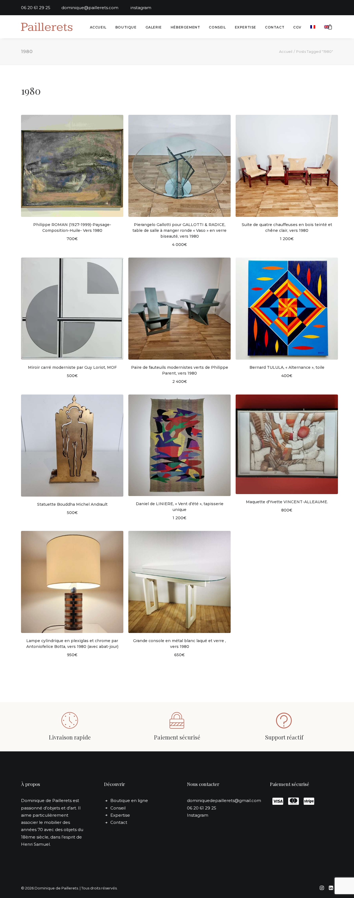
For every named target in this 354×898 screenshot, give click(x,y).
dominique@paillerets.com (96, 7)
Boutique (126, 27)
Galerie (153, 27)
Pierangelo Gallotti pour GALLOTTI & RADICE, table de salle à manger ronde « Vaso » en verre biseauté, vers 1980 (179, 230)
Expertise (245, 27)
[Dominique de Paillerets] (46, 27)
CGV (297, 27)
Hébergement (185, 27)
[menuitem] (98, 27)
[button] (72, 166)
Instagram (197, 815)
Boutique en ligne (129, 800)
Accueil (98, 27)
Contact (274, 27)
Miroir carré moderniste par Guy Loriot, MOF (72, 367)
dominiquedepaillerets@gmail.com (224, 800)
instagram (141, 7)
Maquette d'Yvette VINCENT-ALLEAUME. (287, 501)
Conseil (217, 27)
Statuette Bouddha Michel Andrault (72, 504)
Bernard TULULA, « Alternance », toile (286, 367)
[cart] (330, 26)
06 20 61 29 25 (41, 7)
